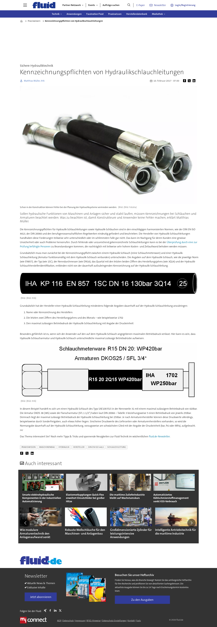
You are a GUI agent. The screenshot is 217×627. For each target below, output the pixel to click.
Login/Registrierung (185, 5)
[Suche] (129, 5)
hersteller (79, 447)
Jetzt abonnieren (40, 597)
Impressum (80, 620)
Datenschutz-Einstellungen (114, 620)
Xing (46, 610)
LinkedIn (56, 610)
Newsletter (160, 5)
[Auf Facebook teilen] (185, 81)
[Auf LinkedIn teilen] (194, 81)
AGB (59, 620)
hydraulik (64, 447)
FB (51, 610)
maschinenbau (47, 447)
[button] (25, 523)
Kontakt (131, 620)
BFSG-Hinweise (94, 620)
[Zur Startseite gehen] (44, 5)
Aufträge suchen (111, 5)
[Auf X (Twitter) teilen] (190, 81)
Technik (55, 13)
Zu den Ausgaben (142, 600)
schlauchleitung (116, 447)
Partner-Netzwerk (71, 5)
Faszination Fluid (94, 13)
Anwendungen (74, 13)
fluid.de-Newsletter (159, 436)
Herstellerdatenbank (136, 13)
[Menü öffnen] (25, 5)
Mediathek (157, 13)
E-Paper (140, 5)
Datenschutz (68, 620)
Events (91, 5)
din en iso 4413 (96, 447)
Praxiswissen (114, 13)
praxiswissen (29, 447)
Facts (138, 620)
